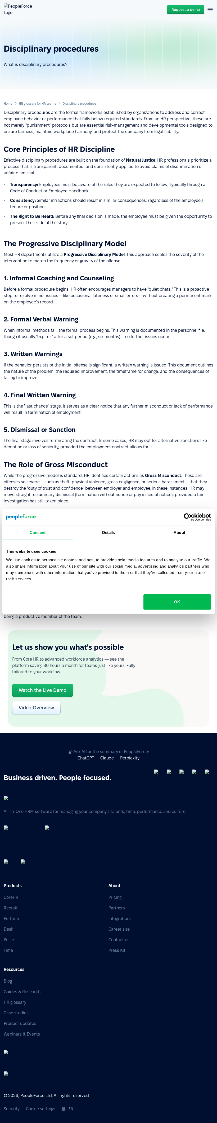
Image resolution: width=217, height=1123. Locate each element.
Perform (11, 918)
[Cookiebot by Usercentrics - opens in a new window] (188, 517)
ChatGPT (86, 758)
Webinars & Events (22, 1034)
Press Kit (116, 950)
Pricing (114, 897)
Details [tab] (108, 532)
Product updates (20, 1023)
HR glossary (15, 1002)
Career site (119, 929)
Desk (8, 929)
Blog (8, 981)
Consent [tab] (38, 532)
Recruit (11, 908)
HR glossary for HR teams (37, 103)
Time (8, 950)
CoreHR (11, 897)
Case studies (16, 1013)
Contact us (118, 940)
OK (177, 601)
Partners (116, 908)
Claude (107, 758)
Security (12, 1109)
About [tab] (179, 532)
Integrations (120, 918)
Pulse (9, 940)
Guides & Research (22, 991)
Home (8, 103)
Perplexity (129, 758)
